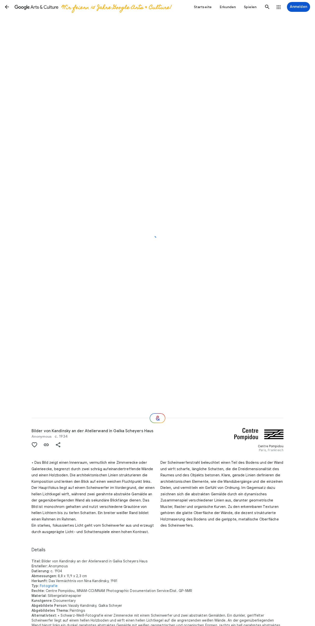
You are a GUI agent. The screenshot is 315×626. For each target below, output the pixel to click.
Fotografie (49, 586)
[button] (7, 7)
